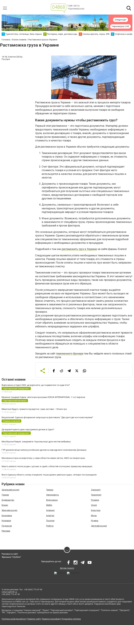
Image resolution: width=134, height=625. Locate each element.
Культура (95, 510)
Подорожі (7, 526)
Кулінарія (6, 520)
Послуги (50, 520)
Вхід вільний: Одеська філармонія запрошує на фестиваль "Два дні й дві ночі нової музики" (47, 417)
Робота (49, 526)
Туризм (5, 495)
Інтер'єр (50, 515)
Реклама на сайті (10, 554)
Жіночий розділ (9, 510)
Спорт (94, 505)
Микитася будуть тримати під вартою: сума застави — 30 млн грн (34, 409)
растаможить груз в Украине (79, 249)
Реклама (6, 531)
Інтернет (50, 510)
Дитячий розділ (99, 526)
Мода (94, 515)
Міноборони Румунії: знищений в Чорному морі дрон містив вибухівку (36, 441)
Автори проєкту (67, 568)
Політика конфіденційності (14, 619)
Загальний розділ (10, 490)
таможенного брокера (69, 353)
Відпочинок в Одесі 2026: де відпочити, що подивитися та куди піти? (36, 385)
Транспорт (96, 495)
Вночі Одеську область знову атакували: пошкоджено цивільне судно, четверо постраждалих (49, 474)
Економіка (7, 515)
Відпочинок (52, 500)
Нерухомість (52, 495)
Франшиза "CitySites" (11, 557)
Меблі (49, 505)
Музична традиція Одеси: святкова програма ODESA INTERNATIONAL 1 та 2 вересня (43, 397)
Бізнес (5, 505)
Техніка (49, 490)
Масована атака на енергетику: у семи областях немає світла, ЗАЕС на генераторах (43, 458)
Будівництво (8, 500)
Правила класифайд (51, 619)
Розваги (95, 500)
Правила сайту (34, 619)
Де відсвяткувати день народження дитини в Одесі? (28, 429)
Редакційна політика (71, 619)
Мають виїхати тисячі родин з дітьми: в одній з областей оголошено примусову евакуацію (47, 466)
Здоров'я (95, 490)
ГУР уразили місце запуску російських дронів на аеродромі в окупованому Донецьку (44, 450)
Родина (94, 520)
